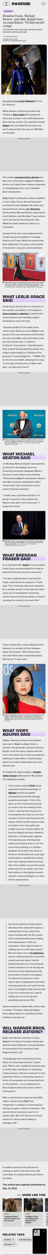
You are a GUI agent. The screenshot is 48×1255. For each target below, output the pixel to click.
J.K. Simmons (33, 209)
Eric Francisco (12, 36)
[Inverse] (21, 3)
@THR (32, 785)
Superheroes (25, 1240)
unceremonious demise (27, 177)
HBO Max (8, 1244)
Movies (7, 1240)
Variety (25, 565)
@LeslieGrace (37, 953)
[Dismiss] (44, 1231)
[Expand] (35, 1231)
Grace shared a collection (16, 313)
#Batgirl (12, 793)
